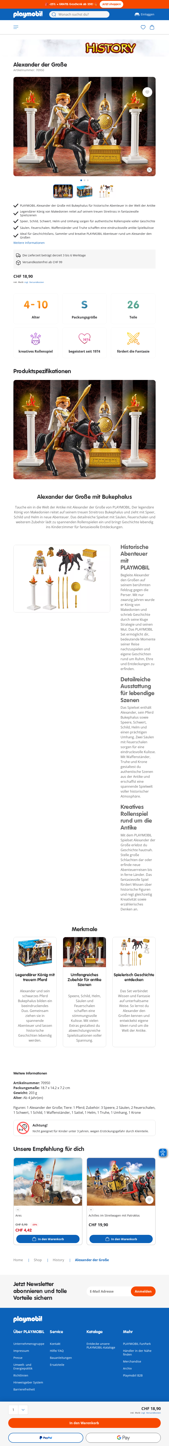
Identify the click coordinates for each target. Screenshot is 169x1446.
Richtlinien (20, 1375)
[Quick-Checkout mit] (45, 1438)
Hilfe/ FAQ (57, 1351)
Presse (17, 1358)
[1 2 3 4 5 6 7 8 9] (31, 1410)
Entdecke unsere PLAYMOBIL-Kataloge (101, 1345)
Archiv (127, 1368)
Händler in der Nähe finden (137, 1352)
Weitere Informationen (29, 243)
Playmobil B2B (133, 1375)
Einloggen (147, 14)
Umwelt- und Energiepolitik (22, 1366)
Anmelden (143, 1291)
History (59, 1260)
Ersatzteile (57, 1365)
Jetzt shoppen (111, 4)
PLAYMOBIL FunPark (137, 1344)
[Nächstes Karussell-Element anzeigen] (145, 127)
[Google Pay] (123, 1438)
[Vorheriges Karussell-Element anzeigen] (24, 127)
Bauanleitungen (61, 1358)
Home (18, 1260)
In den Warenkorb (84, 1423)
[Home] (28, 14)
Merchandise (132, 1361)
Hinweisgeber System (28, 1382)
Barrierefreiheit (24, 1389)
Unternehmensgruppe (28, 1344)
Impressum (21, 1351)
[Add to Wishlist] (147, 92)
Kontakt (55, 1344)
